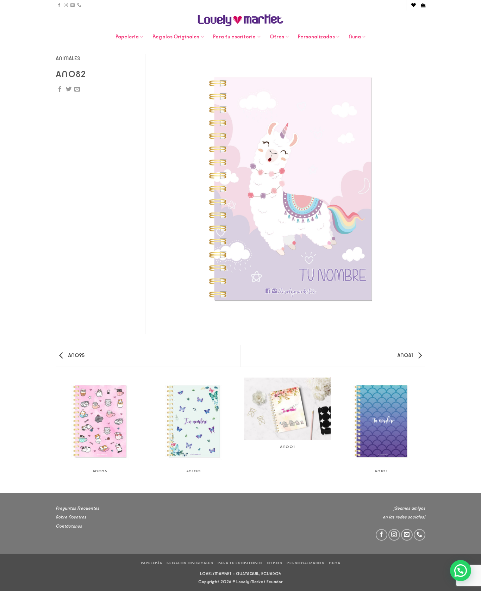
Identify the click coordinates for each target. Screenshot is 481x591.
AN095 (76, 356)
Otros (277, 37)
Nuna (355, 37)
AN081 (405, 356)
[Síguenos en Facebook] (59, 5)
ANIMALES (68, 59)
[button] (423, 5)
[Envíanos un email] (72, 5)
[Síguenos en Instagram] (66, 5)
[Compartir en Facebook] (60, 89)
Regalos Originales (175, 37)
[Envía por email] (77, 89)
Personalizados (316, 37)
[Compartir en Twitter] (68, 89)
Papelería (127, 37)
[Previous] (57, 434)
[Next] (424, 434)
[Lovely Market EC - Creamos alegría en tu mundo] (241, 20)
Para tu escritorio (234, 37)
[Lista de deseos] (413, 5)
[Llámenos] (79, 5)
